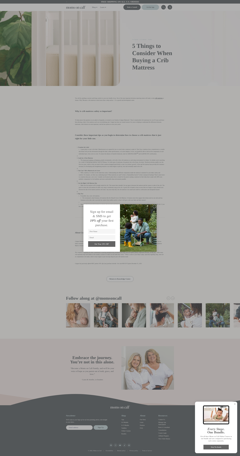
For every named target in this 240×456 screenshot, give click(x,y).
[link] (216, 414)
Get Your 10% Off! (102, 244)
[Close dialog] (154, 206)
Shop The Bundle (216, 447)
